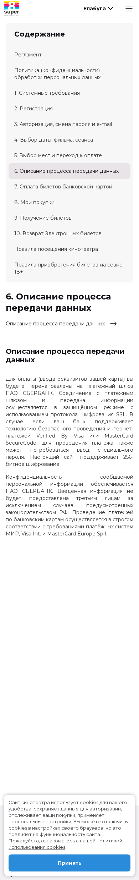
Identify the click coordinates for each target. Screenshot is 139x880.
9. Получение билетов (43, 218)
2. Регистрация (33, 108)
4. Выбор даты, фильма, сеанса (53, 140)
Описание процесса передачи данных (56, 323)
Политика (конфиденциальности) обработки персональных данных (57, 74)
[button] (97, 8)
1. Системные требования (47, 93)
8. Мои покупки (34, 202)
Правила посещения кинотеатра (56, 249)
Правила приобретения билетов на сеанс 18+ (68, 268)
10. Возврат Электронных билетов (58, 233)
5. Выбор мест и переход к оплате (58, 155)
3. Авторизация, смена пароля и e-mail (63, 124)
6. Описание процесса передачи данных (66, 171)
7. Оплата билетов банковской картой (63, 186)
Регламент (28, 54)
